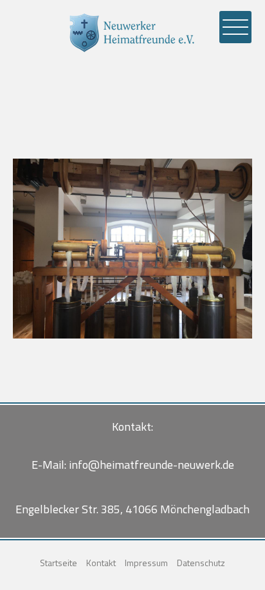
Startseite (58, 562)
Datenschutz (201, 562)
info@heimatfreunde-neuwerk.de (151, 464)
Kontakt (101, 562)
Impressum (146, 562)
